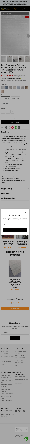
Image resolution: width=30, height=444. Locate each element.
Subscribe (15, 230)
